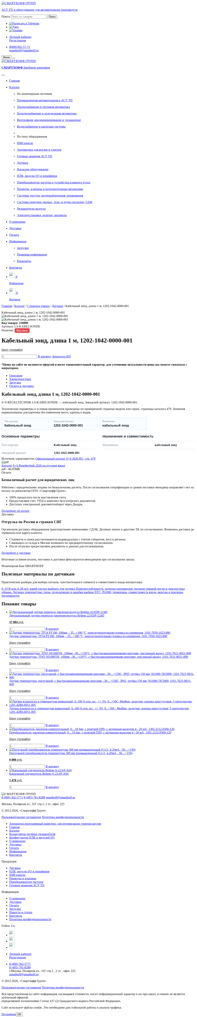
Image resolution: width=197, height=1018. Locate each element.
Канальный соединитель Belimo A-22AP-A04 (38, 773)
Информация (17, 241)
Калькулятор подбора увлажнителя (32, 834)
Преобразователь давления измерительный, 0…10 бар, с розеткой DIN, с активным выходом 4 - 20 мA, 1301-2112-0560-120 (90, 732)
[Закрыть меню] (13, 58)
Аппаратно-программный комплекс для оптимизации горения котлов (55, 823)
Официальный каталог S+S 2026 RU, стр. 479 (65, 458)
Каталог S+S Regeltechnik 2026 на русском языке (33, 465)
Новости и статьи (20, 912)
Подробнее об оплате (15, 510)
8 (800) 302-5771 (12, 797)
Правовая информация (32, 254)
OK (19, 1014)
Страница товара (38, 306)
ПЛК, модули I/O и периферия (37, 176)
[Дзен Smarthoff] (12, 941)
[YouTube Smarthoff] (12, 947)
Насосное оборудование (32, 169)
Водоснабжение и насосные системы (41, 126)
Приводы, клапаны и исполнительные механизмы (50, 189)
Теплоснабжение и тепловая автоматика (43, 107)
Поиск (6, 16)
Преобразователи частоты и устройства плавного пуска (53, 182)
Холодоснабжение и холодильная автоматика (47, 113)
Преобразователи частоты (26, 881)
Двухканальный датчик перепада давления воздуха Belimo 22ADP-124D (56, 615)
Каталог (14, 87)
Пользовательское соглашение (21, 817)
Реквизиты (24, 261)
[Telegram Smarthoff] (12, 935)
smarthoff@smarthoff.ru (23, 50)
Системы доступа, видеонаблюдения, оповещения (50, 195)
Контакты (15, 267)
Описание (16, 375)
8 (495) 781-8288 (34, 797)
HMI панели (25, 143)
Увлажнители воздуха (31, 208)
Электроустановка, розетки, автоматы (42, 215)
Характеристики (20, 379)
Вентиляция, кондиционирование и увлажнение (49, 120)
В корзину (44, 356)
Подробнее (9, 1014)
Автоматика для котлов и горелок (39, 149)
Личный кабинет (20, 37)
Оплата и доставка (21, 386)
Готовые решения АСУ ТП (34, 156)
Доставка (15, 228)
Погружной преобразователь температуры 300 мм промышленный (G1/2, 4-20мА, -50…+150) (70, 753)
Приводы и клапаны (22, 878)
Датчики (22, 162)
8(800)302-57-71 (19, 47)
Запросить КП (61, 356)
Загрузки (23, 248)
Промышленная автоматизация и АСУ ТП (45, 100)
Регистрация (17, 40)
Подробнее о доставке (16, 552)
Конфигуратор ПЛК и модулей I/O (32, 837)
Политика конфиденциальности (63, 817)
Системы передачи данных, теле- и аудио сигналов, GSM (54, 202)
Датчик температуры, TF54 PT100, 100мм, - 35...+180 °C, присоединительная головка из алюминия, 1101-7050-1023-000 (88, 636)
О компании (17, 221)
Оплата (14, 234)
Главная (14, 80)
